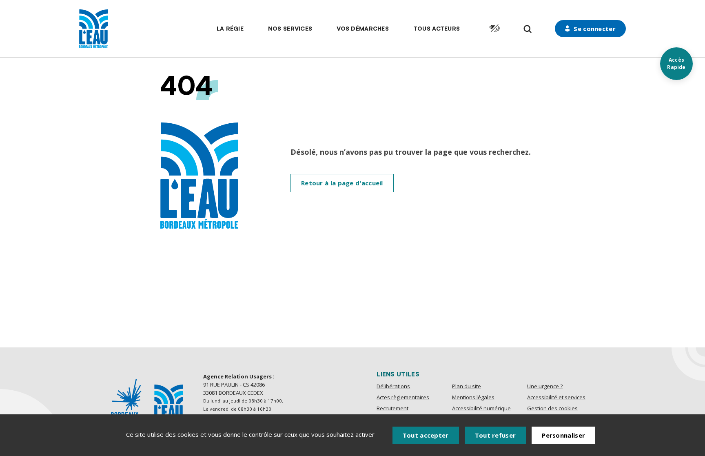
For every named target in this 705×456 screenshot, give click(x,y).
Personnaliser (563, 435)
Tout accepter (426, 435)
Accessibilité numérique (481, 408)
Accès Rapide (676, 63)
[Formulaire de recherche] (528, 29)
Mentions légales (473, 397)
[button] (230, 28)
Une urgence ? (545, 386)
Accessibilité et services (556, 397)
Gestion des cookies (552, 408)
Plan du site (466, 386)
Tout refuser (495, 435)
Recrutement (392, 408)
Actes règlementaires (403, 397)
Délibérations (393, 386)
